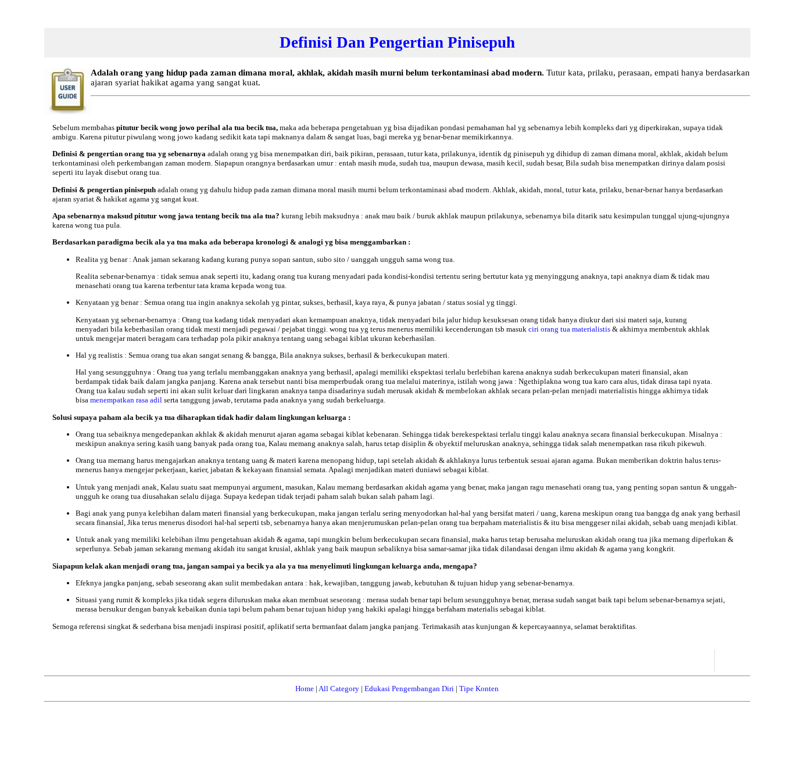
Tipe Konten (479, 688)
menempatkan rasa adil (127, 400)
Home (304, 688)
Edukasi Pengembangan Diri (409, 688)
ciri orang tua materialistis (570, 329)
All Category (339, 688)
